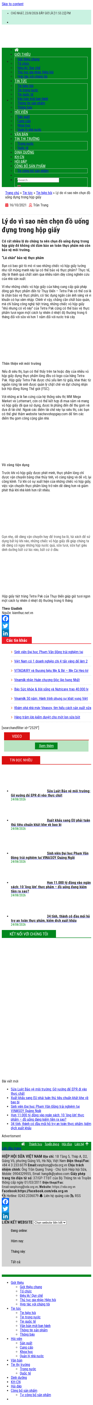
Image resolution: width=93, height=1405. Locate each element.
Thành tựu (35, 1144)
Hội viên (21, 112)
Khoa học (23, 125)
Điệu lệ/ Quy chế (28, 68)
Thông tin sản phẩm (31, 103)
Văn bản (21, 134)
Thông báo (24, 107)
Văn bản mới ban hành (32, 99)
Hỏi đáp (20, 161)
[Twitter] (46, 626)
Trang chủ (12, 193)
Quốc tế (22, 148)
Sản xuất (23, 117)
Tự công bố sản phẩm (33, 171)
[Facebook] (46, 618)
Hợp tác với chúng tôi (32, 76)
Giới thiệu (22, 54)
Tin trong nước (27, 90)
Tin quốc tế (25, 94)
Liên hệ (79, 1144)
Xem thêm (46, 746)
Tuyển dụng (52, 1144)
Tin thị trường (27, 139)
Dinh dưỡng (24, 152)
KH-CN (19, 157)
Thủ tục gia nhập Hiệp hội (35, 72)
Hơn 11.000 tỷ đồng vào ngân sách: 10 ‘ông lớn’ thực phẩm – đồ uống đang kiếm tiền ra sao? (47, 1117)
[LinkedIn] (46, 633)
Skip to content (12, 4)
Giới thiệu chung (28, 59)
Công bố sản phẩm (29, 166)
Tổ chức (23, 63)
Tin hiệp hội (25, 86)
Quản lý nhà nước (29, 130)
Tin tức (20, 81)
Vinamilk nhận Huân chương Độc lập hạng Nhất (47, 680)
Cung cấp (24, 121)
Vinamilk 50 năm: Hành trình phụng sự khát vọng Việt (51, 698)
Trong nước (25, 143)
